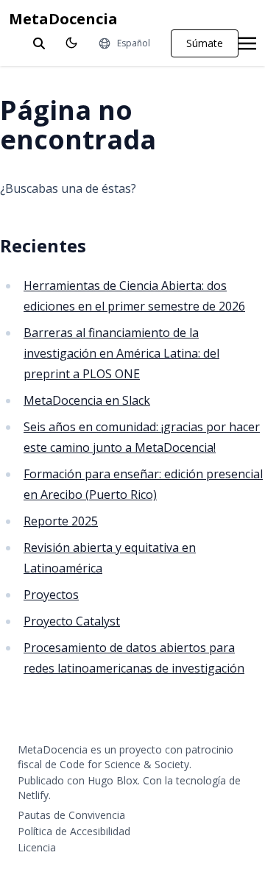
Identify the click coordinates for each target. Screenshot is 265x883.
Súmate (204, 43)
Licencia (37, 847)
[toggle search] (39, 43)
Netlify (33, 795)
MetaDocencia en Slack (87, 400)
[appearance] (71, 42)
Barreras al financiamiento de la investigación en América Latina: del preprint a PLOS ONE (121, 353)
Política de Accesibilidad (74, 831)
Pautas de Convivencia (71, 815)
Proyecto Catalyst (72, 621)
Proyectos (51, 594)
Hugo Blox (113, 780)
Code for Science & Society (124, 764)
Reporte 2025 (61, 521)
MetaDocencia (63, 19)
